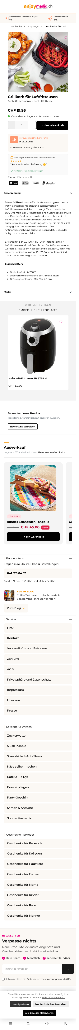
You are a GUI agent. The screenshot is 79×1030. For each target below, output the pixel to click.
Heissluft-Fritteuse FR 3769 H (27, 378)
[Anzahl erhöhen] (32, 125)
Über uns (13, 700)
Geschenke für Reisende (24, 843)
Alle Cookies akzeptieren (39, 1012)
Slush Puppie (16, 746)
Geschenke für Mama (22, 884)
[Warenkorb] (46, 1023)
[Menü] (10, 1023)
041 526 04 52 (16, 573)
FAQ (10, 628)
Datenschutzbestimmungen (43, 979)
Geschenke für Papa (21, 905)
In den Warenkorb (52, 125)
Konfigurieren (21, 1004)
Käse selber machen (22, 766)
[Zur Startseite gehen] (38, 7)
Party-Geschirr (17, 797)
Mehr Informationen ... (53, 997)
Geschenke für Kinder (23, 895)
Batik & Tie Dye (18, 777)
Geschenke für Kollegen (24, 853)
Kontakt (13, 638)
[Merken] (66, 37)
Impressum (15, 690)
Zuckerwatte (16, 735)
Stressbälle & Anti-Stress (24, 756)
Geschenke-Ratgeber (20, 834)
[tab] (38, 193)
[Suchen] (28, 1023)
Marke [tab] (7, 292)
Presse (12, 710)
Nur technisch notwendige (50, 1004)
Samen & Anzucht (20, 808)
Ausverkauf (15, 447)
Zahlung (13, 658)
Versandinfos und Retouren (27, 648)
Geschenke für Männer (23, 915)
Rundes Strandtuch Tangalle (28, 522)
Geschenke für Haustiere (25, 864)
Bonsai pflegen (18, 787)
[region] (38, 62)
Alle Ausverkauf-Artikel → (51, 452)
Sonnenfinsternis (19, 818)
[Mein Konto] (65, 1023)
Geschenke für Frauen (23, 874)
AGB (10, 669)
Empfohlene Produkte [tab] (38, 310)
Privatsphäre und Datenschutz (29, 679)
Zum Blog (14, 608)
